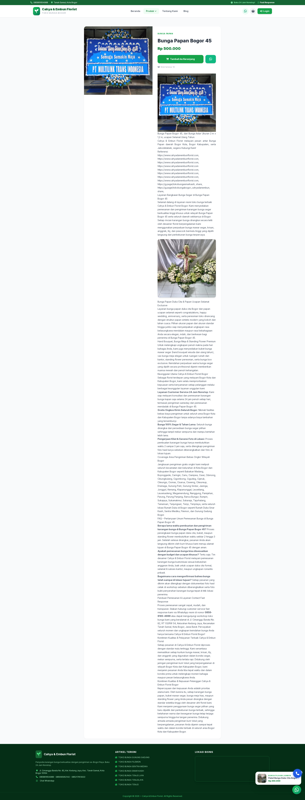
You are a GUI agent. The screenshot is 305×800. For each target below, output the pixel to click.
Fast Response (267, 2)
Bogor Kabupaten (199, 144)
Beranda (135, 11)
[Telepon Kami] (297, 773)
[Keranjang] (253, 11)
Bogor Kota (181, 144)
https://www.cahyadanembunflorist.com (178, 166)
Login (266, 11)
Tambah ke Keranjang (182, 59)
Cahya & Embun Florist (170, 140)
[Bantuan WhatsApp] (296, 790)
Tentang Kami (170, 11)
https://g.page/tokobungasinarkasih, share (180, 184)
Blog (185, 11)
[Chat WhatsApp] (245, 11)
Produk (150, 11)
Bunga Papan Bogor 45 (170, 133)
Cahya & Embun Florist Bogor (173, 205)
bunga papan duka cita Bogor (182, 308)
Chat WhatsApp (47, 781)
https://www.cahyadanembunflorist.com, (178, 155)
